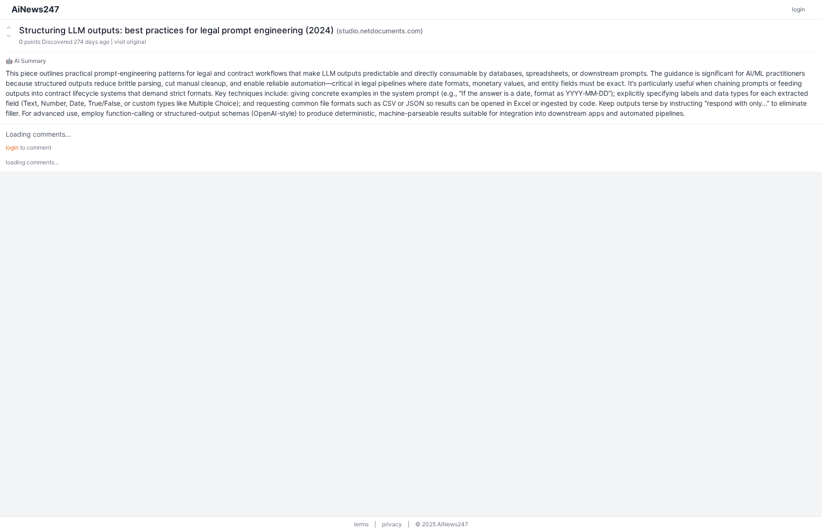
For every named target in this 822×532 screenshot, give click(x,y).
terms (361, 524)
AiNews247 (35, 9)
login (798, 9)
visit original (130, 41)
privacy (392, 524)
